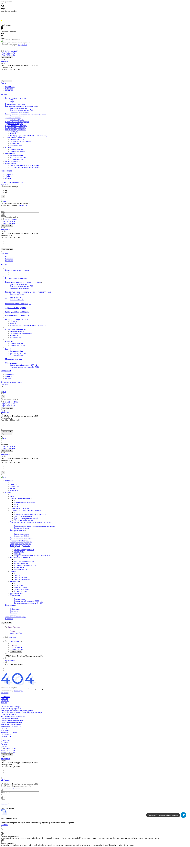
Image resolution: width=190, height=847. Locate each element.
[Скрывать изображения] (2, 30)
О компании (10, 87)
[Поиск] (3, 196)
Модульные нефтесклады (19, 112)
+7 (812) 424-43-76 (11, 51)
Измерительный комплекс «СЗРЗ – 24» (24, 165)
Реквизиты (9, 91)
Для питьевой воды (17, 116)
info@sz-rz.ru (22, 45)
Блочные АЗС (15, 143)
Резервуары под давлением (15, 130)
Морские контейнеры (18, 157)
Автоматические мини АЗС (16, 137)
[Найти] (3, 214)
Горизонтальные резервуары (16, 98)
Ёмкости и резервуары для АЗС (21, 110)
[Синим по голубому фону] (1, 18)
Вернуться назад (7, 691)
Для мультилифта (16, 155)
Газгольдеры (14, 132)
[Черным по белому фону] (1, 13)
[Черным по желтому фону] (1, 20)
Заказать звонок (7, 57)
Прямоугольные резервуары (15, 128)
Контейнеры (10, 153)
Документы (9, 175)
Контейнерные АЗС (17, 139)
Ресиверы (13, 134)
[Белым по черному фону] (1, 16)
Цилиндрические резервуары (16, 126)
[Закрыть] (2, 829)
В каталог (4, 825)
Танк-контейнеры (16, 159)
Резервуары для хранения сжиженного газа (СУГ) (28, 136)
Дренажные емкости (13, 118)
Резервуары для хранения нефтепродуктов (21, 106)
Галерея (8, 178)
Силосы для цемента (17, 151)
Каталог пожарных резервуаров (17, 122)
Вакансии (9, 89)
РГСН (12, 100)
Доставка (8, 177)
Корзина (4, 804)
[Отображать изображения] (2, 27)
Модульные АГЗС (16, 145)
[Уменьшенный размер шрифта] (2, 4)
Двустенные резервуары (14, 124)
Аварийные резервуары (18, 108)
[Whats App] (6, 192)
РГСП (12, 102)
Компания (5, 83)
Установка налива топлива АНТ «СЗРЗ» (25, 167)
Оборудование (11, 163)
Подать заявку (6, 81)
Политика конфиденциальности (13, 788)
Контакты (4, 184)
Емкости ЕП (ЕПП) (17, 120)
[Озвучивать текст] (2, 34)
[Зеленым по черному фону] (1, 23)
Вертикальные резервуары (15, 104)
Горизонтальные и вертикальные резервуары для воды (26, 114)
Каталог (4, 94)
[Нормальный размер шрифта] (2, 6)
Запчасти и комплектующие (12, 182)
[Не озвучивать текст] (2, 37)
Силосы (8, 147)
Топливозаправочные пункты (21, 141)
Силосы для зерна (16, 149)
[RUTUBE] (6, 190)
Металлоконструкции (13, 161)
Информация (6, 171)
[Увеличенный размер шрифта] (3, 9)
